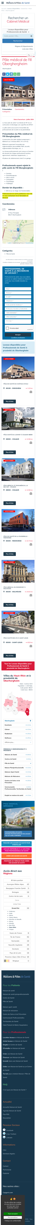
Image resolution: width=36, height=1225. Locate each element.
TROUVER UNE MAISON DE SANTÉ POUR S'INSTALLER (16, 844)
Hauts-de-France (19, 933)
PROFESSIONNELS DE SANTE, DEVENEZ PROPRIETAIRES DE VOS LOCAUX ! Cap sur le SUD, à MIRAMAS (18, 833)
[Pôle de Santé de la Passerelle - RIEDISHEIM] (18, 520)
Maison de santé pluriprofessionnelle (16, 994)
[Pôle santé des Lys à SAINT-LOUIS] (18, 622)
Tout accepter (13, 1214)
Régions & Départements (24, 46)
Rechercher (18, 41)
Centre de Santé (8, 998)
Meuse (11, 921)
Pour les (11, 985)
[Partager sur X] (7, 74)
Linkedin (9, 1138)
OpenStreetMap (29, 243)
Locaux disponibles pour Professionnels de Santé (17, 30)
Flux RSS (6, 1114)
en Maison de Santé (16, 1037)
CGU (4, 1150)
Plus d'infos (9, 401)
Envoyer (18, 335)
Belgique (21, 961)
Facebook (9, 1130)
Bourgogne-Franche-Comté (17, 888)
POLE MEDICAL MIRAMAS (10, 805)
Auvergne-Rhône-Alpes (18, 884)
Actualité (7, 1101)
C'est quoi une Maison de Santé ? (14, 1090)
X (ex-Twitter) (11, 1134)
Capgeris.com (8, 1192)
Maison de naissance (10, 1011)
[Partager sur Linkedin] (11, 74)
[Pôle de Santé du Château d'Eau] (18, 368)
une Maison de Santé (12, 1054)
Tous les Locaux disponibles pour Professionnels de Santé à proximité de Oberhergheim (18, 666)
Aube (10, 913)
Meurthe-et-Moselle (15, 919)
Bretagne (20, 892)
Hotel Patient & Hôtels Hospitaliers (15, 1025)
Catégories (6, 111)
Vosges (11, 929)
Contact (5, 1166)
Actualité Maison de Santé (12, 1107)
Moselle (11, 923)
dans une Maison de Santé (15, 1061)
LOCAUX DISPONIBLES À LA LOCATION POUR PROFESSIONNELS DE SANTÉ (17, 850)
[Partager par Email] (18, 74)
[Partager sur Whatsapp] (15, 74)
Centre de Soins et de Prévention (14, 1014)
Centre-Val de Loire (19, 896)
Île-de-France (20, 937)
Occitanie (20, 949)
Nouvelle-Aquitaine (18, 945)
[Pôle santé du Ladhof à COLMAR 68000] (18, 418)
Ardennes (12, 911)
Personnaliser (13, 1217)
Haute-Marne (13, 917)
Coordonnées (19, 109)
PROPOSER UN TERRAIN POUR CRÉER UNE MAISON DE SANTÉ (16, 862)
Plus (29, 55)
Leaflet (9, 243)
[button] (18, 230)
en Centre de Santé (12, 1045)
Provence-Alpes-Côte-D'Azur (17, 957)
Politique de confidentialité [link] (13, 1221)
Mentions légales (9, 1154)
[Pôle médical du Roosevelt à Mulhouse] (18, 571)
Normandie (20, 941)
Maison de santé (9, 991)
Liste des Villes (27, 49)
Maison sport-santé (10, 1007)
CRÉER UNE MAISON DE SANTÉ (16, 856)
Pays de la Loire (19, 953)
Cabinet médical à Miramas (13, 828)
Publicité (6, 1173)
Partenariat (7, 1170)
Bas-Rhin (12, 925)
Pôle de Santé (8, 1001)
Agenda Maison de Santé (12, 1111)
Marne (11, 915)
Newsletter (7, 1118)
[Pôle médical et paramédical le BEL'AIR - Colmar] (18, 469)
